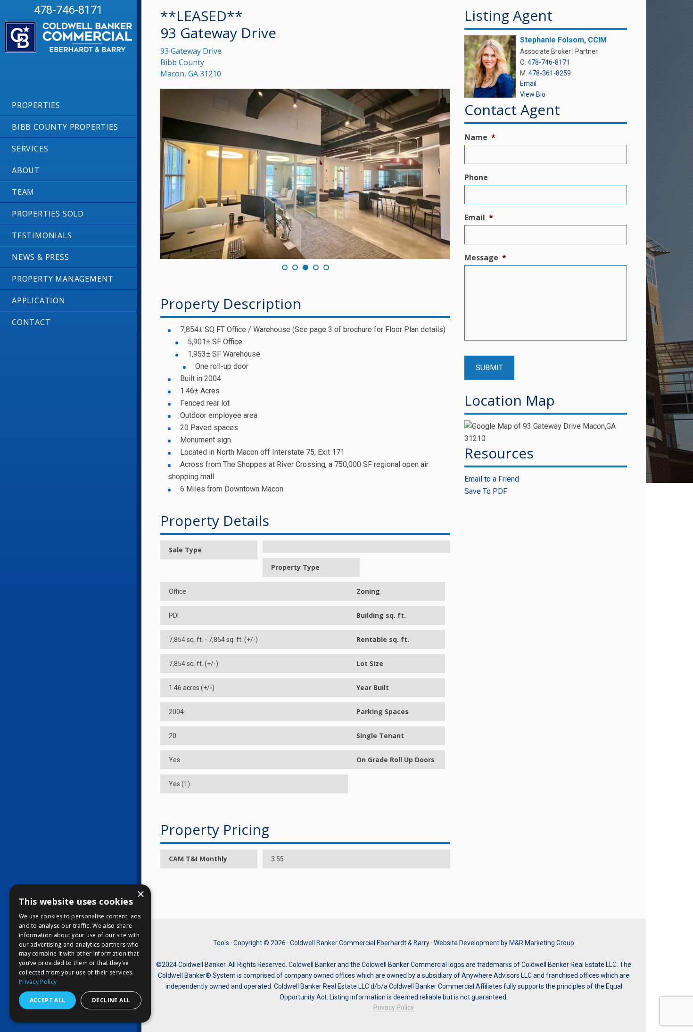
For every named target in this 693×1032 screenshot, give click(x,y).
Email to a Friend (491, 478)
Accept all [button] (48, 1000)
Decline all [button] (111, 1000)
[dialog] (80, 953)
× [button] (140, 894)
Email (528, 83)
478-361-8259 (549, 73)
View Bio (532, 94)
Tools (221, 943)
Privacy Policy (393, 1007)
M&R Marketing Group (541, 943)
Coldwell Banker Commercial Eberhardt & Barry (75, 57)
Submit (489, 367)
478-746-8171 (68, 10)
